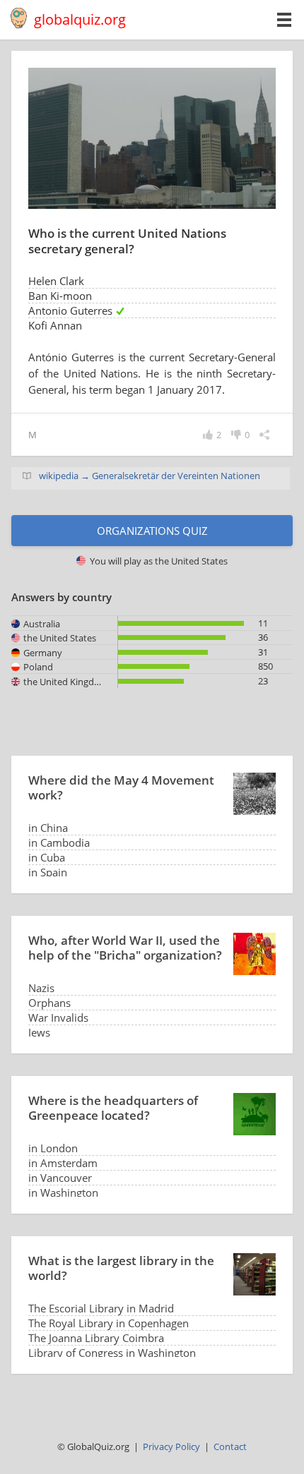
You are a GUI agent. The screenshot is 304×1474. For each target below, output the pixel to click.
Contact (230, 1446)
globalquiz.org (80, 19)
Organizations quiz (152, 531)
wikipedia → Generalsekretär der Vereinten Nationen (149, 475)
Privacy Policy (171, 1446)
